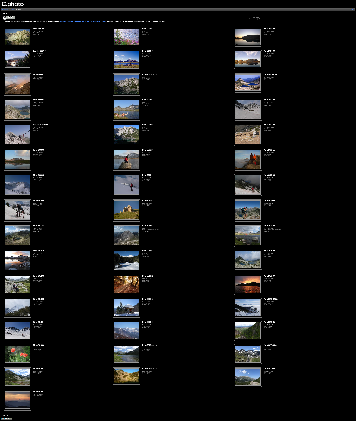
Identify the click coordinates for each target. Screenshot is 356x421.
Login (351, 9)
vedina (13, 10)
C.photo (5, 10)
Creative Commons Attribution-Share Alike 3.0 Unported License (82, 21)
